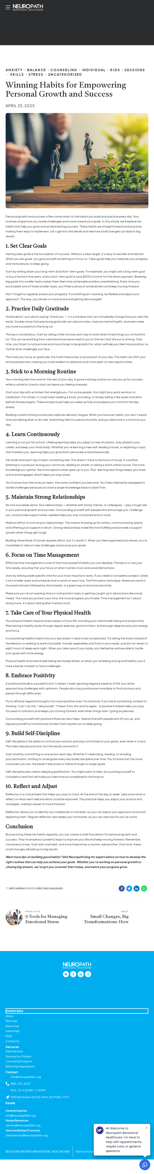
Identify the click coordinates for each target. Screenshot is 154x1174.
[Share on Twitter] (129, 888)
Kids (115, 70)
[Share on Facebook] (122, 888)
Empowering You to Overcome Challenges (36, 888)
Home (9, 1016)
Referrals (11, 1021)
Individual (94, 70)
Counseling (64, 70)
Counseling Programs (19, 1061)
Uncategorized (65, 74)
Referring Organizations (20, 1066)
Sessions (135, 70)
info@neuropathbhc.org (21, 1115)
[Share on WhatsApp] (144, 888)
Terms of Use (84, 1151)
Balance (36, 70)
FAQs (9, 1036)
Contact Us (12, 1041)
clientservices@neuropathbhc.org (27, 1135)
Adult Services (14, 1051)
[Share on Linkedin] (137, 888)
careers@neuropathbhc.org (23, 1125)
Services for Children (18, 1056)
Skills (17, 74)
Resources (12, 1026)
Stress (36, 74)
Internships (12, 1031)
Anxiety (14, 70)
